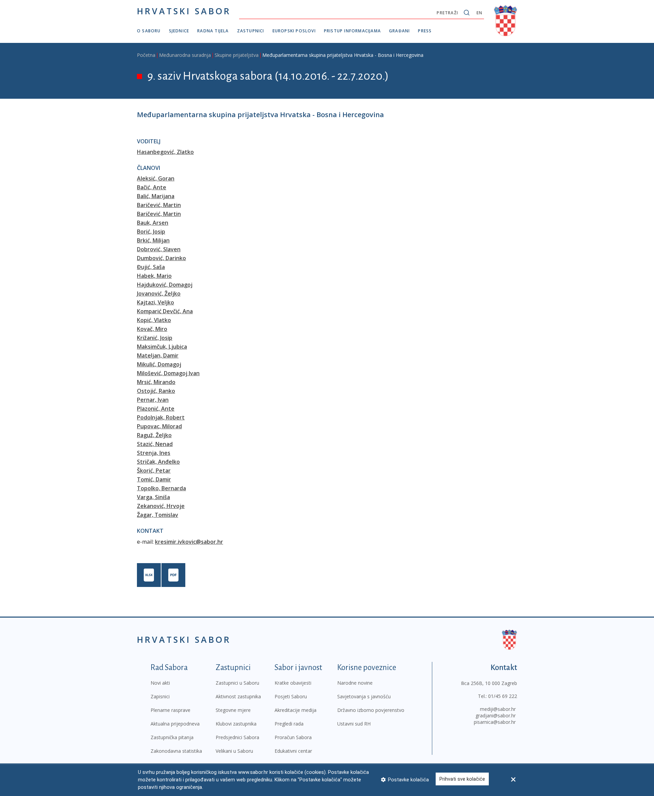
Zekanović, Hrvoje (161, 506)
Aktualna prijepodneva (175, 723)
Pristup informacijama (352, 31)
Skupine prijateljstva (237, 55)
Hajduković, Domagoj (164, 284)
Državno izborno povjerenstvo (370, 710)
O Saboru (149, 31)
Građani (399, 31)
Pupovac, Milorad (159, 426)
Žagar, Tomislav (157, 515)
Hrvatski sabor (184, 11)
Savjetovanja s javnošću (364, 696)
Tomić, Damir (154, 479)
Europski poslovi (294, 31)
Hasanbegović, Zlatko (165, 152)
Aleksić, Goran (155, 178)
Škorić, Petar (154, 470)
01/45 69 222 (502, 696)
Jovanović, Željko (159, 293)
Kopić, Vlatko (154, 320)
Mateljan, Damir (157, 355)
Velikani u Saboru (234, 751)
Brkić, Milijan (153, 240)
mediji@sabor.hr (498, 709)
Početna (146, 55)
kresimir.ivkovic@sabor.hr (189, 541)
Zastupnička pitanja (172, 737)
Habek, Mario (154, 276)
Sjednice (179, 31)
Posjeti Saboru (291, 696)
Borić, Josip (151, 231)
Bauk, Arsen (152, 222)
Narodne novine (355, 683)
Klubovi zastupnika (236, 723)
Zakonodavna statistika (176, 751)
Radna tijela (213, 31)
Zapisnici (160, 696)
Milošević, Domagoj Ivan (168, 373)
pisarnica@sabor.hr (495, 722)
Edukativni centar (293, 751)
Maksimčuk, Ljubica (162, 346)
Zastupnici (250, 31)
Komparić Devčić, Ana (165, 311)
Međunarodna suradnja (185, 55)
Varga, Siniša (153, 497)
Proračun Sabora (293, 737)
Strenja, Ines (153, 453)
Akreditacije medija (295, 710)
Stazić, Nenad (155, 444)
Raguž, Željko (154, 435)
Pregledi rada (289, 723)
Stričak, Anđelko (158, 461)
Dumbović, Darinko (161, 258)
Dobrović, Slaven (159, 249)
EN (479, 13)
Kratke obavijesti (293, 683)
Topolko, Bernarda (161, 488)
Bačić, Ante (151, 187)
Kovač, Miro (152, 329)
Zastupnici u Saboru (237, 683)
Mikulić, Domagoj (159, 364)
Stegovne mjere (233, 710)
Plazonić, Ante (155, 408)
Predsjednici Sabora (237, 737)
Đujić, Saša (151, 267)
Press (425, 31)
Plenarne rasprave (170, 710)
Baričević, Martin (159, 205)
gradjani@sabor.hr (496, 715)
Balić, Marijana (155, 196)
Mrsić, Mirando (156, 382)
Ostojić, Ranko (156, 391)
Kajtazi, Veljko (155, 302)
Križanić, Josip (154, 337)
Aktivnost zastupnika (238, 696)
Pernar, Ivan (153, 399)
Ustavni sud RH (354, 723)
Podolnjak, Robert (161, 417)
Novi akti (160, 683)
